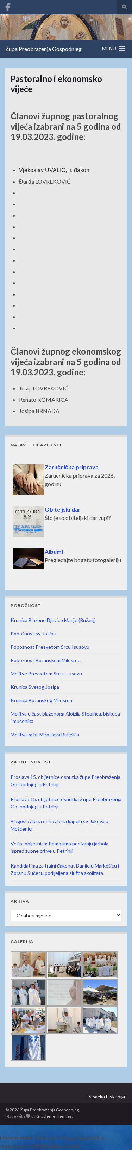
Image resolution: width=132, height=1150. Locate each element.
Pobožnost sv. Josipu (33, 633)
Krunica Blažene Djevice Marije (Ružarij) (53, 620)
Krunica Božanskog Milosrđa (41, 700)
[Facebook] (8, 6)
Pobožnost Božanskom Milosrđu (46, 660)
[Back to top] (116, 1134)
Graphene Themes (54, 1116)
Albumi (54, 548)
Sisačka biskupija (107, 1096)
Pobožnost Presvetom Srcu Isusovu (50, 647)
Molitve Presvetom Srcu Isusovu (46, 673)
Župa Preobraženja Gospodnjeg (43, 48)
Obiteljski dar (63, 506)
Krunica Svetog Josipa (35, 687)
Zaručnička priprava (72, 463)
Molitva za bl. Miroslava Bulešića (45, 734)
